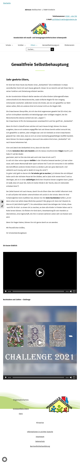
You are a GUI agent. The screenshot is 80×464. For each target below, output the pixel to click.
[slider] (38, 291)
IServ (21, 414)
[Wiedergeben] (6, 291)
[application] (40, 272)
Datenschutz (40, 441)
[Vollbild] (74, 291)
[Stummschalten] (71, 291)
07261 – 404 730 (71, 16)
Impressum (40, 437)
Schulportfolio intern (21, 409)
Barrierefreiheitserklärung (40, 446)
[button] (40, 272)
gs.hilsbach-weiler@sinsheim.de (64, 19)
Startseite (7, 3)
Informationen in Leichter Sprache (40, 432)
